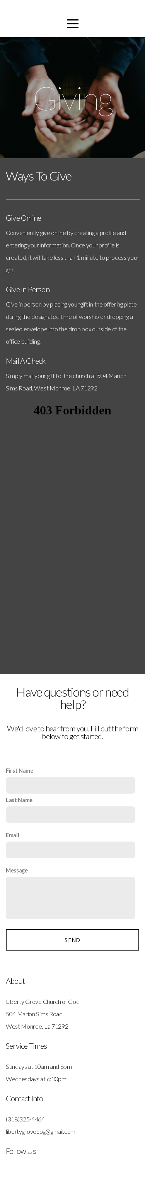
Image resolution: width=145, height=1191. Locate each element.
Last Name (19, 800)
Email (12, 835)
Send (72, 940)
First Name (19, 770)
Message (17, 870)
